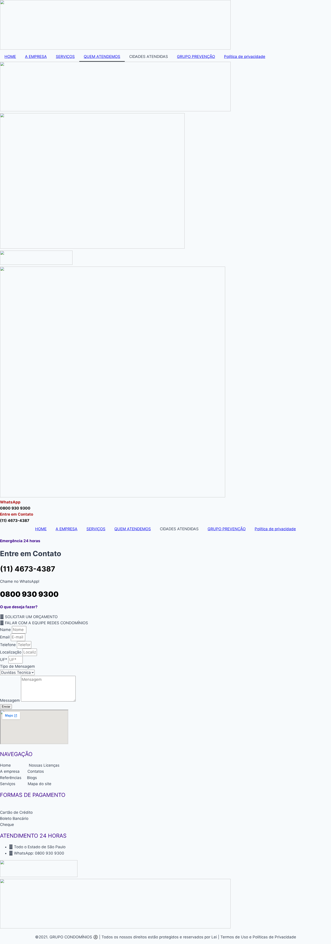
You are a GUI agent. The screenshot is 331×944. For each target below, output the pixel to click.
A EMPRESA (36, 56)
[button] (29, 617)
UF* (4, 659)
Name (6, 629)
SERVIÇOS (65, 56)
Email (5, 637)
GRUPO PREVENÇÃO (196, 56)
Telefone (8, 644)
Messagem (10, 700)
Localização (11, 652)
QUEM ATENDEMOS (102, 56)
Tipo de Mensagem (17, 666)
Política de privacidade (244, 56)
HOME (10, 56)
